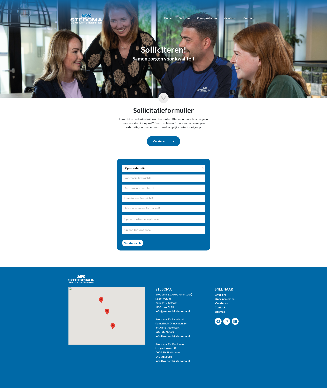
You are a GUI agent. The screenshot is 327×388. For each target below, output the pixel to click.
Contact (248, 18)
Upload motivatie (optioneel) (142, 219)
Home (168, 18)
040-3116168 (163, 356)
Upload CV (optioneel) (138, 230)
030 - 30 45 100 (164, 331)
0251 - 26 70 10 (164, 306)
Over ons (184, 18)
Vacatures (230, 18)
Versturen (130, 243)
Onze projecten (207, 18)
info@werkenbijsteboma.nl (172, 311)
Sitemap (220, 311)
